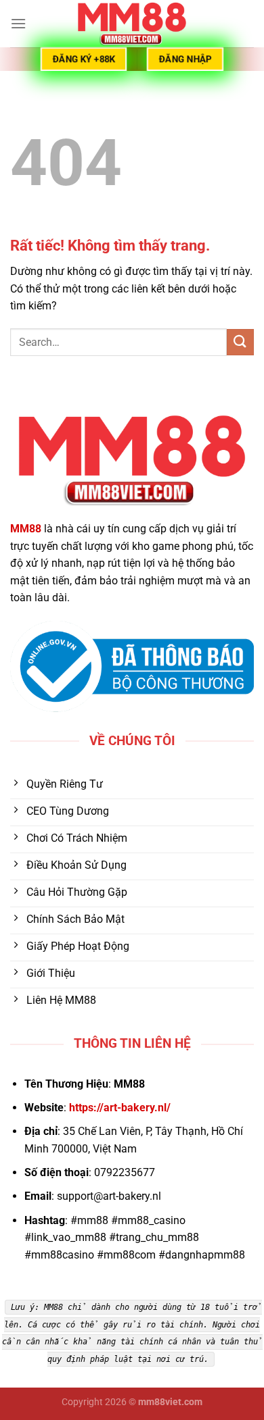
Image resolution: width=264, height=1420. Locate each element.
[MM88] (132, 23)
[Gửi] (240, 342)
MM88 (25, 528)
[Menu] (18, 23)
